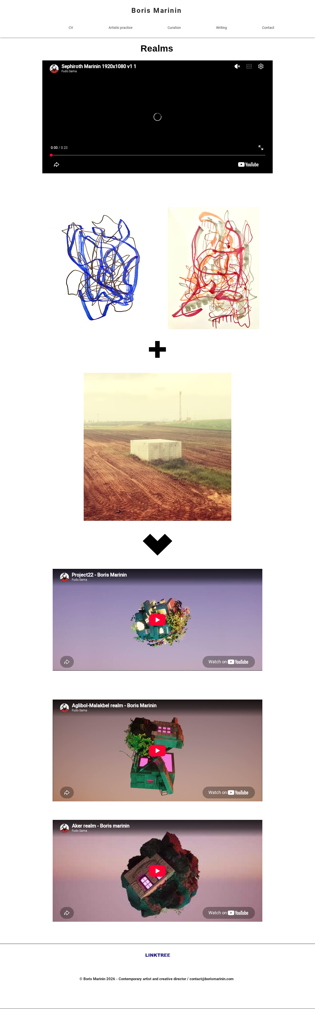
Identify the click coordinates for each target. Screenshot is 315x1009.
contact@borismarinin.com (211, 979)
